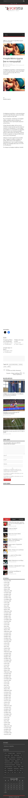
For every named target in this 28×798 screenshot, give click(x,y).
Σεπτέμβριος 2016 (7, 714)
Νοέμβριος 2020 (7, 695)
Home (6, 40)
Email (5, 459)
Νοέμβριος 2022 (7, 656)
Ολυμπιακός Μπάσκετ (8, 766)
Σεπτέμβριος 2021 (7, 678)
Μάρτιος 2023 (7, 650)
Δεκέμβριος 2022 (7, 655)
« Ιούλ (5, 792)
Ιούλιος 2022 (6, 663)
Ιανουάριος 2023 (7, 653)
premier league (16, 755)
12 (11, 785)
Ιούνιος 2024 (6, 624)
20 (14, 787)
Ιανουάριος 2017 (7, 707)
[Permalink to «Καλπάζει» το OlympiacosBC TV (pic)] (5, 569)
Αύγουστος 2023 (7, 641)
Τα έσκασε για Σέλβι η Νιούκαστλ (13, 370)
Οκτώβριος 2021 (7, 677)
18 (8, 787)
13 (14, 785)
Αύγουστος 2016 (7, 715)
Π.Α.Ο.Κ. (15, 766)
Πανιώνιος (21, 768)
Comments (21, 519)
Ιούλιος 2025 (6, 602)
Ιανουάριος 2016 (7, 727)
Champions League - (11, 753)
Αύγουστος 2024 (7, 621)
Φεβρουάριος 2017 (8, 705)
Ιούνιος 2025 (6, 604)
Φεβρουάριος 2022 (8, 671)
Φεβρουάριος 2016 (8, 726)
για (8, 772)
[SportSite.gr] (14, 10)
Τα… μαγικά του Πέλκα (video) (14, 555)
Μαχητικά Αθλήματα (12, 65)
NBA (12, 755)
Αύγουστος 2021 (7, 680)
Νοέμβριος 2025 (7, 596)
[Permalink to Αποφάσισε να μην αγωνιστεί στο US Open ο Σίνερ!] (14, 429)
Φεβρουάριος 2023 (8, 651)
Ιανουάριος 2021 (7, 692)
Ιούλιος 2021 (6, 682)
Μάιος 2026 (6, 585)
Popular (6, 519)
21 (16, 787)
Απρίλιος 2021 (7, 687)
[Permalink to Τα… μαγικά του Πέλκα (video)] (5, 558)
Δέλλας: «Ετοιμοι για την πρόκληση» (16, 549)
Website (5, 464)
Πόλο (5, 770)
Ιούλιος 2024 (6, 623)
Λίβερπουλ (17, 760)
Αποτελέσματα (19, 757)
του (5, 774)
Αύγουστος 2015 (7, 734)
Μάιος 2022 (6, 666)
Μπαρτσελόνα (16, 762)
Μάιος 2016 (6, 720)
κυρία (5, 366)
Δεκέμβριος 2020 (7, 693)
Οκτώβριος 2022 (7, 658)
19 (11, 787)
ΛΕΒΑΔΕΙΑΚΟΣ (7, 760)
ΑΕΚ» (9, 757)
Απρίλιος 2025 (7, 607)
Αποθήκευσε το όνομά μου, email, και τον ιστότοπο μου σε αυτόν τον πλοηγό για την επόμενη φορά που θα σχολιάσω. (12, 470)
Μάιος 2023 (6, 646)
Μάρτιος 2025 (7, 609)
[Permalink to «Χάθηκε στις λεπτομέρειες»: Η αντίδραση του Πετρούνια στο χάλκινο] (14, 392)
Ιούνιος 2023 (6, 644)
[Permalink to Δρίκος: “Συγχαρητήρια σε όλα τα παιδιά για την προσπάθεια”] (5, 542)
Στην (15, 770)
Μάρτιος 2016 (7, 724)
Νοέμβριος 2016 (7, 710)
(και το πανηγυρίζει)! (13, 364)
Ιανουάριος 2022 (7, 673)
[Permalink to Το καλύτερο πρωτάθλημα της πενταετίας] (5, 574)
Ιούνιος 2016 (6, 719)
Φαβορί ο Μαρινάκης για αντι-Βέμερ (15, 560)
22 (19, 787)
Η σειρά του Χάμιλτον (12, 528)
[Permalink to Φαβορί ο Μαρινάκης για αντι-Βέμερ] (5, 564)
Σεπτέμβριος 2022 (7, 660)
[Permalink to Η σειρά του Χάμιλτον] (5, 531)
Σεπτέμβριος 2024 (7, 619)
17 (5, 787)
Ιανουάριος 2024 (7, 633)
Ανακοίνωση (13, 757)
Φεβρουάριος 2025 (8, 611)
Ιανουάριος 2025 (7, 612)
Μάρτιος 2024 (7, 629)
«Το (21, 755)
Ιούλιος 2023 (6, 643)
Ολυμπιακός (18, 764)
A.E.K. (6, 753)
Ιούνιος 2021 (6, 683)
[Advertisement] (14, 22)
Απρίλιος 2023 (7, 648)
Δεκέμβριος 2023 (7, 634)
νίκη (15, 772)
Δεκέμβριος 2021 (7, 675)
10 (5, 785)
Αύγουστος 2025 (7, 601)
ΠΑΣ (5, 768)
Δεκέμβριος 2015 (7, 729)
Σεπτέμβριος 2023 (7, 639)
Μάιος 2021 (6, 685)
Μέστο (9, 366)
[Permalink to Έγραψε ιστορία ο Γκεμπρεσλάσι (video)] (5, 547)
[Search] (24, 1)
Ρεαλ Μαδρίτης (10, 770)
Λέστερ (12, 760)
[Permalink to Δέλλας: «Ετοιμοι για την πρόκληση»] (5, 553)
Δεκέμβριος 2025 (7, 594)
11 (8, 785)
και (12, 772)
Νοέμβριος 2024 (7, 616)
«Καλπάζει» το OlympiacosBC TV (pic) (16, 565)
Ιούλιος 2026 (6, 582)
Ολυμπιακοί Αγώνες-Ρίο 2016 (10, 764)
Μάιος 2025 (6, 606)
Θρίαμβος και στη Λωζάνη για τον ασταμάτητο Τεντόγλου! (11, 413)
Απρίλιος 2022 (7, 668)
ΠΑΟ (19, 766)
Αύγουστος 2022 (7, 661)
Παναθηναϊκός (9, 768)
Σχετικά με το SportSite (9, 746)
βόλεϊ (5, 772)
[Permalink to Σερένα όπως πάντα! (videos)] (5, 537)
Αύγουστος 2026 (7, 580)
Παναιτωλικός (16, 768)
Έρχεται (20, 364)
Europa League (7, 755)
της (22, 772)
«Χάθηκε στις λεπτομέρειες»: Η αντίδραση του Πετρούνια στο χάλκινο (13, 394)
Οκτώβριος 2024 (7, 617)
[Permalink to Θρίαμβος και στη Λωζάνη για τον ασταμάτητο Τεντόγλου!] (14, 410)
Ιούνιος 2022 (6, 665)
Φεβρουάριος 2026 (8, 590)
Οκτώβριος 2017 (7, 698)
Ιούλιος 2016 (6, 717)
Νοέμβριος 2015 (7, 731)
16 (22, 785)
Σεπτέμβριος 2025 (7, 599)
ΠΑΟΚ (22, 766)
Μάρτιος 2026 (7, 589)
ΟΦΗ (21, 762)
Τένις (20, 770)
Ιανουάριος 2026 (7, 592)
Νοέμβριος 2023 (7, 636)
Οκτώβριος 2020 (7, 697)
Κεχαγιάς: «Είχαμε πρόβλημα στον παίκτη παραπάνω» (14, 373)
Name (5, 455)
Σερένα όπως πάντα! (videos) (14, 533)
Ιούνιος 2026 (6, 584)
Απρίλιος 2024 (7, 628)
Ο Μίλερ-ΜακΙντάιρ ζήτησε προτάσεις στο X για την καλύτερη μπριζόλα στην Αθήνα (16, 523)
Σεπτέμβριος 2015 (7, 732)
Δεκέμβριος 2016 (7, 709)
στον (19, 772)
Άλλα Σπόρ (10, 40)
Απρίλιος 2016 (7, 722)
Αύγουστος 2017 (7, 700)
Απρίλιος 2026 (7, 587)
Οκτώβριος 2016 (7, 712)
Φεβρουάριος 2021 (8, 690)
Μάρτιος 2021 (7, 688)
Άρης (5, 757)
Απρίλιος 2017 (7, 702)
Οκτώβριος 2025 (7, 597)
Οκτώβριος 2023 (7, 638)
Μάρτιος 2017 (7, 704)
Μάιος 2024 (6, 626)
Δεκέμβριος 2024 (7, 614)
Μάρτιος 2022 (7, 670)
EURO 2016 (19, 753)
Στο (17, 770)
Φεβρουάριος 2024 (8, 631)
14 (16, 785)
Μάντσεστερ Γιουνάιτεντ (9, 762)
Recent (13, 519)
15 (19, 785)
